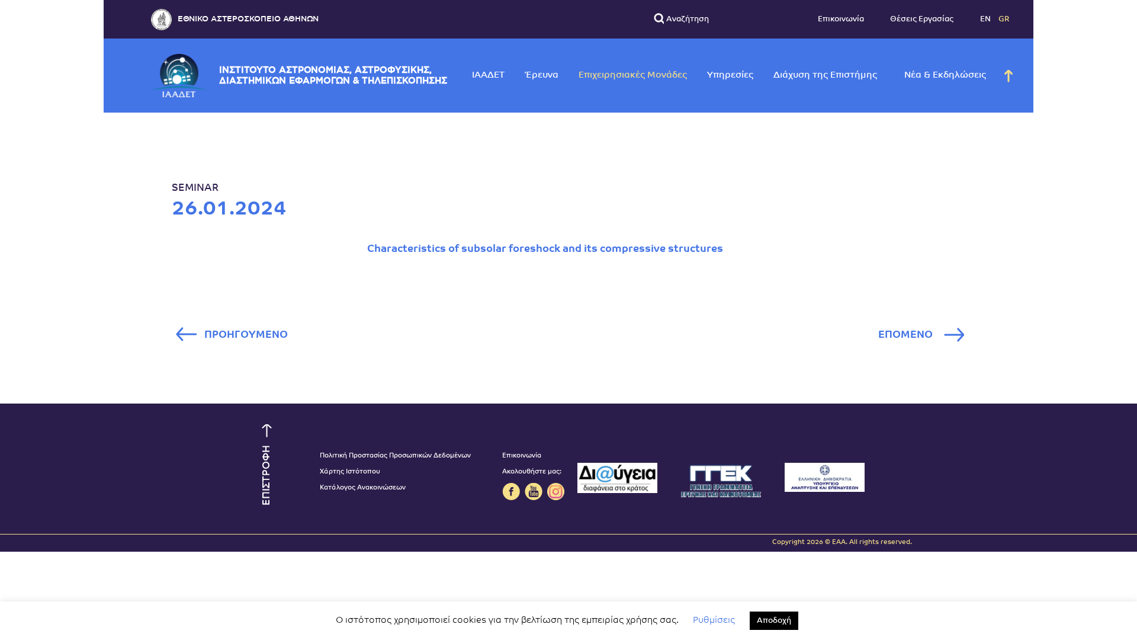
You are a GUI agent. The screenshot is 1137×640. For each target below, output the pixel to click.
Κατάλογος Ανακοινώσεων (363, 488)
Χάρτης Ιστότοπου (350, 472)
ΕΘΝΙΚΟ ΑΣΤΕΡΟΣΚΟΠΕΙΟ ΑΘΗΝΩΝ (248, 19)
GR (1004, 19)
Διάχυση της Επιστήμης (825, 75)
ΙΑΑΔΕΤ (488, 75)
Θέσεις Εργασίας (921, 19)
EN (986, 19)
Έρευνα (541, 75)
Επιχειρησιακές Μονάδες (633, 75)
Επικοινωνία (841, 19)
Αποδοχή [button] (774, 621)
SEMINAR (195, 188)
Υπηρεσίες (730, 75)
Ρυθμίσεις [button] (714, 620)
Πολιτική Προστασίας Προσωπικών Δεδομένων (395, 456)
